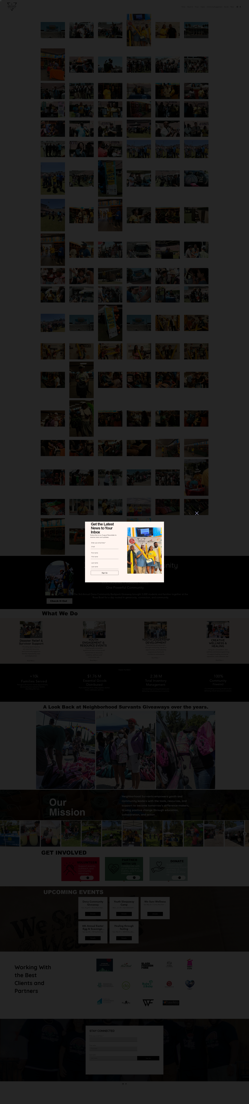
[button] (197, 513)
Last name (94, 563)
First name (94, 553)
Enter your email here (98, 543)
